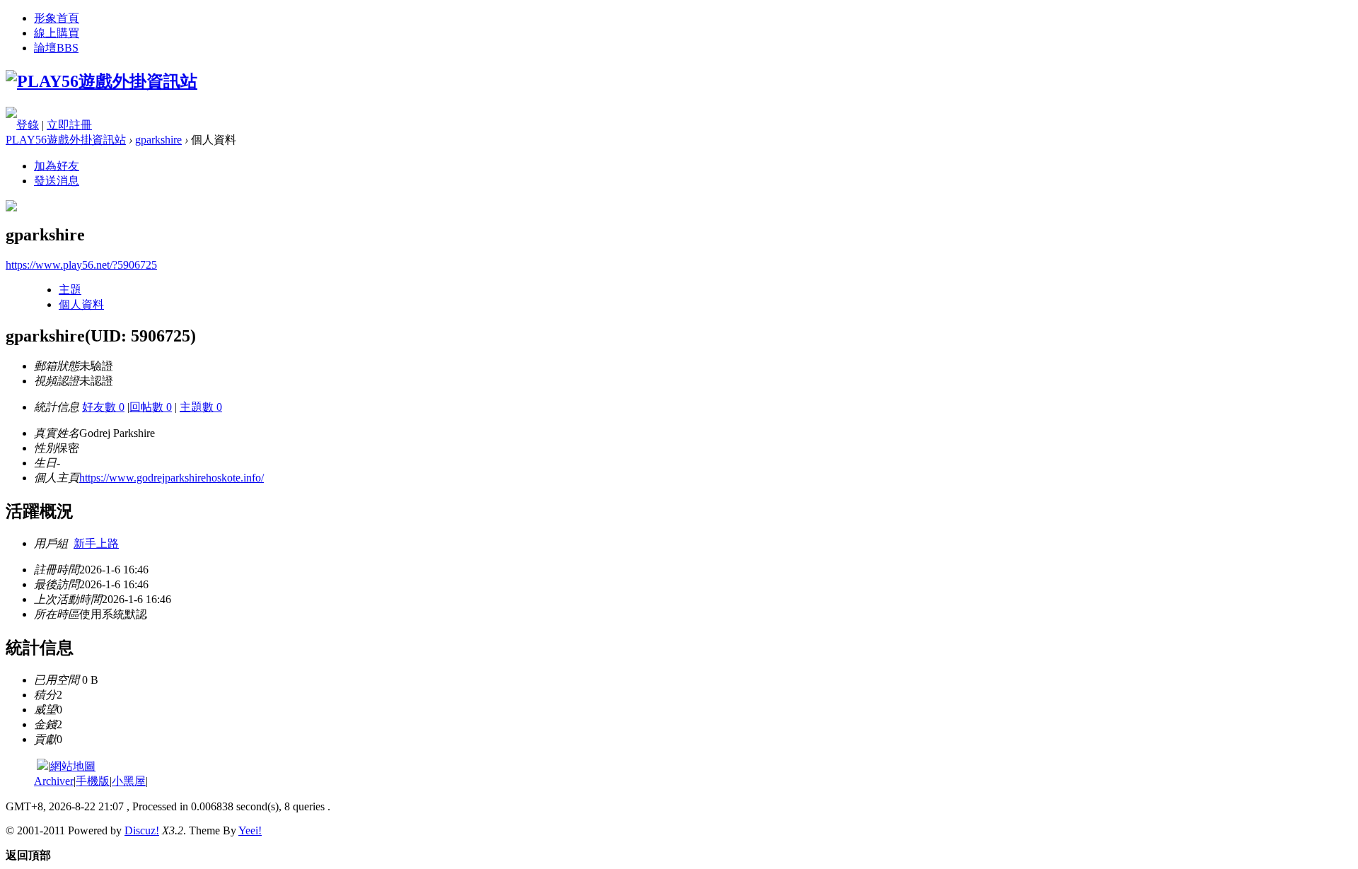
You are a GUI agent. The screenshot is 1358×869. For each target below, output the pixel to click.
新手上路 (96, 543)
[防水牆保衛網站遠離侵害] (42, 766)
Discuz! (141, 830)
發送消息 (56, 181)
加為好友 (56, 166)
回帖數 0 (150, 407)
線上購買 (56, 33)
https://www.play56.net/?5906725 (81, 265)
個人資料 (81, 304)
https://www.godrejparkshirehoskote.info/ (171, 478)
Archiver (54, 781)
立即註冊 (69, 125)
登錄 (27, 125)
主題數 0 (201, 407)
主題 (70, 290)
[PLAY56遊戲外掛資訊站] (101, 81)
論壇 (56, 48)
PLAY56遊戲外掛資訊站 (66, 140)
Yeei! (250, 830)
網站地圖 (72, 766)
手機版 (93, 781)
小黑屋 (129, 781)
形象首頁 (56, 18)
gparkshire (158, 140)
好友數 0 (103, 407)
